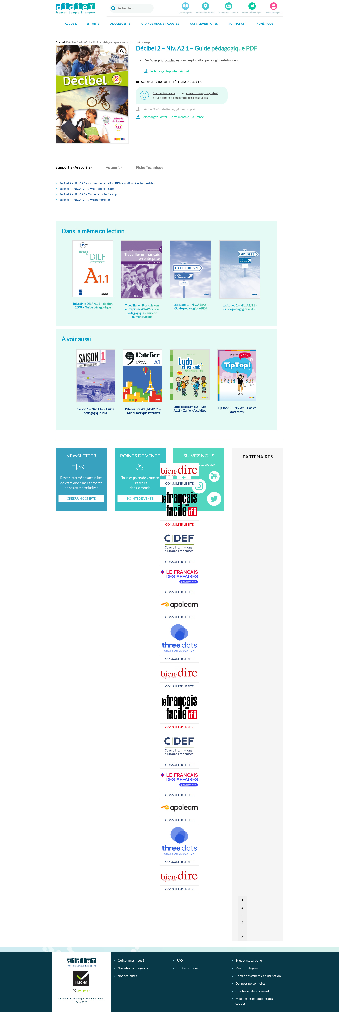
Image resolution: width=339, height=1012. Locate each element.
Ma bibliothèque (252, 12)
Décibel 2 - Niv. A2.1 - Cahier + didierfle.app (88, 194)
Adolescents (120, 23)
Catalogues (185, 12)
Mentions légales (246, 968)
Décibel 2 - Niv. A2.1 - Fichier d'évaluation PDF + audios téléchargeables (107, 183)
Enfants (93, 23)
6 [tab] (242, 937)
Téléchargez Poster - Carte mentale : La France (173, 117)
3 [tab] (242, 915)
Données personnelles (250, 983)
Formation (237, 23)
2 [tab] (242, 907)
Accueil (71, 23)
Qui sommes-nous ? (131, 960)
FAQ (180, 960)
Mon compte (273, 12)
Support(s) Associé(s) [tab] (74, 167)
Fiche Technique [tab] (149, 167)
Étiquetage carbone (248, 960)
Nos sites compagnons (133, 968)
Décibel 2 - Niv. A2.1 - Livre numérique (84, 199)
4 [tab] (242, 922)
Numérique (264, 23)
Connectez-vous (164, 93)
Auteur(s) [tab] (114, 167)
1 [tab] (242, 900)
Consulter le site (146, 483)
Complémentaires (204, 23)
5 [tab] (242, 930)
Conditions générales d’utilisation (258, 975)
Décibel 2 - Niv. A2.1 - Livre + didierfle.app (87, 188)
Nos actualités (127, 975)
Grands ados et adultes (160, 23)
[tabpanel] (146, 548)
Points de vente (205, 12)
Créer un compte (81, 498)
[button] (122, 51)
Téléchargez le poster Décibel (169, 71)
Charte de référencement (252, 991)
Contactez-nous (228, 12)
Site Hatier (83, 990)
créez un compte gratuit (202, 93)
